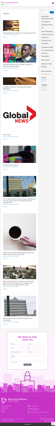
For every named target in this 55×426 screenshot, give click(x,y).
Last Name (30, 343)
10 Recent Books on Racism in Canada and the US (19, 33)
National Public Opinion (10, 165)
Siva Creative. (51, 421)
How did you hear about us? (16, 351)
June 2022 (43, 80)
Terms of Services (10, 420)
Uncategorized (44, 86)
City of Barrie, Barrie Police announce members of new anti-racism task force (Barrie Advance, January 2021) (19, 200)
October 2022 (44, 79)
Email (29, 347)
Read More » (5, 37)
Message (12, 355)
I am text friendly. (15, 362)
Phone (12, 347)
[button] (53, 3)
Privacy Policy (3, 420)
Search (42, 10)
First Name (13, 343)
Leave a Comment (6, 34)
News (12, 34)
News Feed (6, 135)
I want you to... (30, 351)
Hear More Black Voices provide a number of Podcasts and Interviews (47, 37)
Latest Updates (44, 89)
